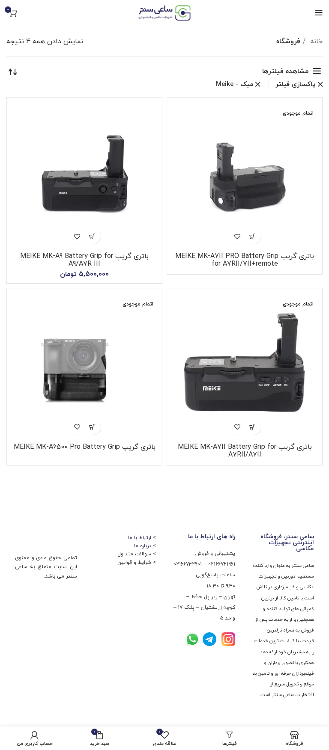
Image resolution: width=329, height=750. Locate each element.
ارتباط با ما (139, 537)
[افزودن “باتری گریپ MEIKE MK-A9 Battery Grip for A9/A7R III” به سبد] (91, 236)
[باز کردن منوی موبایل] (319, 12)
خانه (315, 41)
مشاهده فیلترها (285, 71)
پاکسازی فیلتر (295, 84)
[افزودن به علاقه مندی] (237, 236)
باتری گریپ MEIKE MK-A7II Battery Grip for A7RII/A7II (245, 450)
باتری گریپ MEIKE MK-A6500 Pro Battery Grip (85, 447)
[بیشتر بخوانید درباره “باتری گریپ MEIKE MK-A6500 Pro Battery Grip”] (91, 427)
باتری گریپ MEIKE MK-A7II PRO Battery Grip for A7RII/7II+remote (244, 260)
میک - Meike (234, 84)
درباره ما (142, 545)
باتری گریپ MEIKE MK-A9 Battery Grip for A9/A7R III (84, 260)
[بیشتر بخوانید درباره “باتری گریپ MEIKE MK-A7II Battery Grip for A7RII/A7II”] (252, 427)
